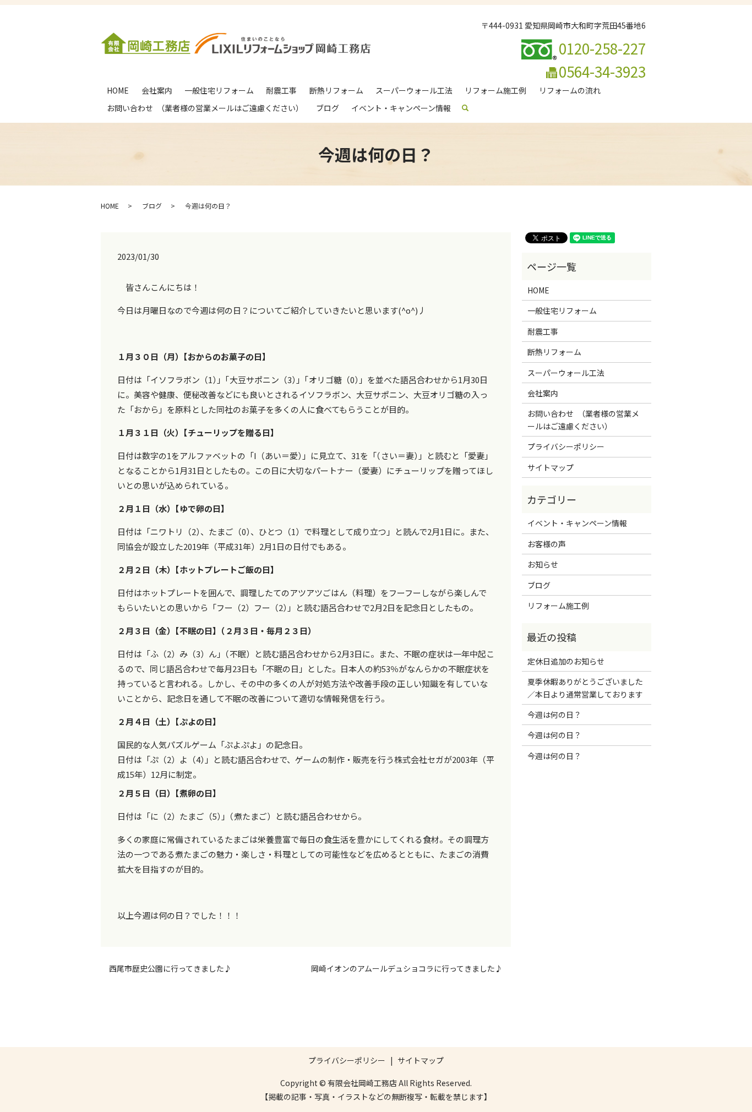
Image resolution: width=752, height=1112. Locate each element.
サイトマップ (550, 467)
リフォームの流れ (570, 90)
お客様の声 (546, 543)
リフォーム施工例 (495, 90)
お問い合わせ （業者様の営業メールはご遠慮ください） (205, 107)
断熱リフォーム (336, 90)
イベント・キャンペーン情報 (401, 107)
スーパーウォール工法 (414, 90)
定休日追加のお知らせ (565, 661)
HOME (118, 90)
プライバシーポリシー (565, 446)
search (470, 107)
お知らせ (542, 564)
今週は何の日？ (554, 714)
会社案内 (156, 90)
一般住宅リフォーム (219, 90)
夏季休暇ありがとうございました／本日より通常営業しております (585, 687)
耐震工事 (281, 90)
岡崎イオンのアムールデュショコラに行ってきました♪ (407, 968)
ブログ (327, 107)
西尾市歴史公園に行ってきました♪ (170, 968)
